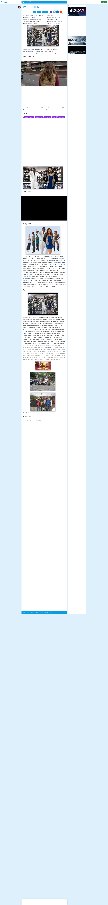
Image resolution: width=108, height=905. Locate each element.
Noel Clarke (32, 17)
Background (47, 117)
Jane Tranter (59, 284)
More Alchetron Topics (28, 412)
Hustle (54, 264)
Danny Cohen (49, 284)
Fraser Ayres (47, 347)
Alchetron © (48, 612)
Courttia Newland (49, 260)
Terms (32, 612)
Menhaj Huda (56, 17)
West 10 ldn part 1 (29, 117)
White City (54, 278)
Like (39, 12)
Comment (45, 12)
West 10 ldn (39, 117)
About (26, 612)
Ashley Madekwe (36, 51)
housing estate (26, 278)
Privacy (36, 612)
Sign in (104, 2)
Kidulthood (40, 53)
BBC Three (58, 23)
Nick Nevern (45, 341)
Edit (35, 12)
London (42, 15)
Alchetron (5, 2)
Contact (41, 612)
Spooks (50, 264)
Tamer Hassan (61, 349)
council (59, 276)
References (61, 117)
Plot (54, 117)
